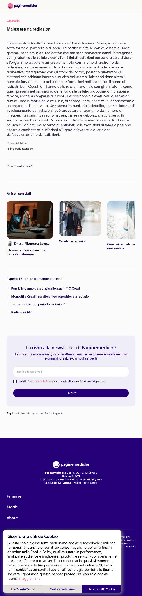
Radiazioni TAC (21, 312)
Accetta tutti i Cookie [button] (101, 589)
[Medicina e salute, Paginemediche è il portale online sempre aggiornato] (22, 6)
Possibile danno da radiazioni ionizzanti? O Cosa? (45, 288)
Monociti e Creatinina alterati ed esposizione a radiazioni (51, 296)
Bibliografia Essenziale (20, 148)
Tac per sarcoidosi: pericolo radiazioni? (38, 304)
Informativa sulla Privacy (41, 381)
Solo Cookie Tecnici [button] (22, 589)
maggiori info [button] (30, 578)
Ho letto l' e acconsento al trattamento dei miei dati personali (62, 381)
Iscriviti (72, 393)
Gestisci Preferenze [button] (62, 589)
